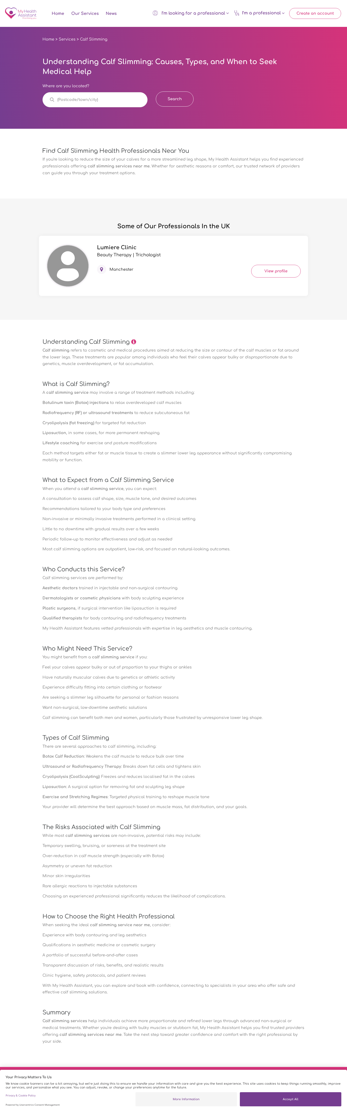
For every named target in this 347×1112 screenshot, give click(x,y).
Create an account (315, 13)
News (111, 13)
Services (67, 39)
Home (58, 13)
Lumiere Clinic (116, 247)
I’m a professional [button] (262, 13)
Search (175, 99)
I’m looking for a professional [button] (193, 13)
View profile (276, 271)
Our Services (85, 13)
